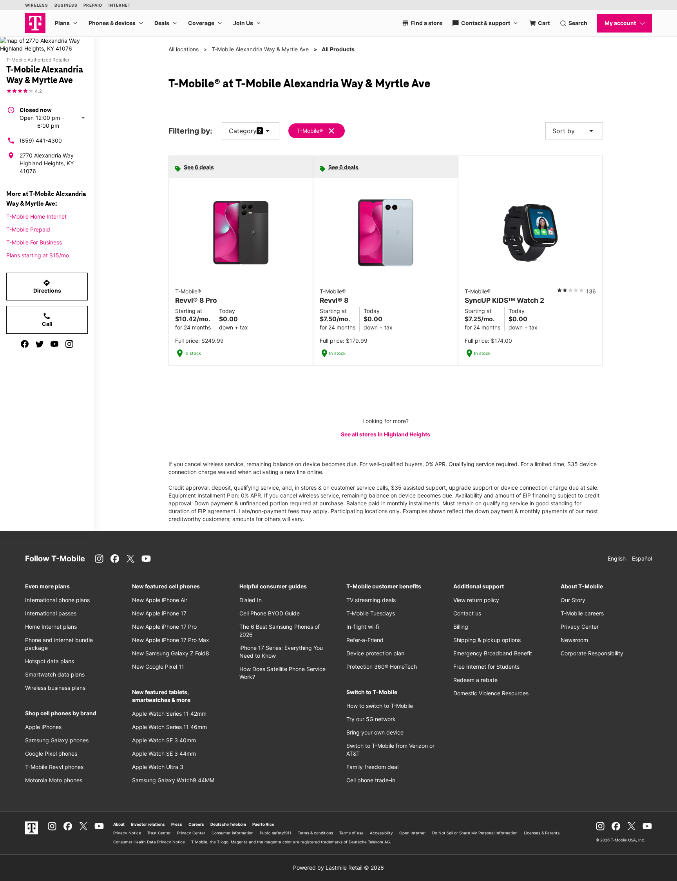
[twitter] (39, 344)
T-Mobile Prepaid (28, 229)
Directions (47, 286)
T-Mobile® (310, 130)
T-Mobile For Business (34, 242)
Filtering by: (190, 131)
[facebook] (24, 344)
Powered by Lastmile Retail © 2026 (338, 867)
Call (47, 319)
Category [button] (243, 131)
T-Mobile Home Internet (36, 216)
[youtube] (54, 344)
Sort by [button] (574, 131)
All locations (183, 49)
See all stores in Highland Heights (385, 434)
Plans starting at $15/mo (37, 255)
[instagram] (69, 344)
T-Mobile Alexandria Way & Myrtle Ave (260, 49)
